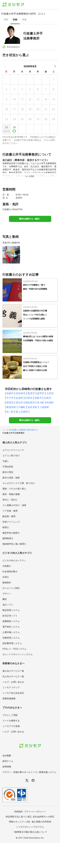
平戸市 (10, 397)
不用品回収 (7, 466)
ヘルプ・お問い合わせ (13, 682)
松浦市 (19, 397)
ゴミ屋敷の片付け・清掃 (14, 505)
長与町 (40, 402)
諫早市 (40, 393)
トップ (5, 430)
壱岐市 (38, 397)
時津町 (50, 402)
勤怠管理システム (11, 610)
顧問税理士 (7, 538)
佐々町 (10, 411)
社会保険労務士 (10, 571)
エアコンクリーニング (13, 450)
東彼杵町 (11, 407)
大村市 (50, 393)
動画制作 (6, 582)
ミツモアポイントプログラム (30, 827)
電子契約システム (11, 626)
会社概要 (6, 755)
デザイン (6, 593)
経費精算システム (11, 621)
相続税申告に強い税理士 (14, 544)
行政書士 (14, 430)
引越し (5, 461)
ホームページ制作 (11, 588)
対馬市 (28, 397)
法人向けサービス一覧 (13, 676)
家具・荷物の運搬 (11, 494)
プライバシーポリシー (35, 811)
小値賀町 (44, 407)
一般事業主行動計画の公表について (30, 832)
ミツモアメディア (11, 687)
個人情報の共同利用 (41, 821)
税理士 (5, 527)
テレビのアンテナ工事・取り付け (18, 483)
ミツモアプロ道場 (11, 726)
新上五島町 (22, 411)
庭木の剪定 (7, 472)
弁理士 (5, 577)
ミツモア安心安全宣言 (13, 693)
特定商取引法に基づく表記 (19, 816)
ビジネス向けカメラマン (14, 560)
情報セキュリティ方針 (19, 821)
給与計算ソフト (10, 615)
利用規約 (18, 811)
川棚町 (22, 407)
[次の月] (55, 66)
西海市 (10, 402)
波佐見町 (32, 407)
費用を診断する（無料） (30, 219)
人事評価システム (11, 632)
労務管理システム (11, 637)
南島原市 (30, 402)
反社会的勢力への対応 (43, 816)
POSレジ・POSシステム (14, 648)
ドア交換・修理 (10, 510)
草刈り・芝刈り (10, 499)
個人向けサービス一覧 (13, 671)
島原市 (31, 393)
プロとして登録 (10, 715)
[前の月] (4, 66)
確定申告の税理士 (11, 532)
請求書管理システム (12, 643)
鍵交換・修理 (8, 516)
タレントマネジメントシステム (17, 654)
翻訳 (4, 599)
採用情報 (6, 766)
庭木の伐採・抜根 (11, 477)
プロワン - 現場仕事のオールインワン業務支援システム (29, 772)
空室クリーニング (11, 521)
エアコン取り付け (11, 455)
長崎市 (10, 393)
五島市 (47, 397)
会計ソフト (7, 604)
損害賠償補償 (8, 698)
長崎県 (23, 430)
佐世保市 (21, 393)
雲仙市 (19, 402)
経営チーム (7, 761)
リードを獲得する (11, 720)
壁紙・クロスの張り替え (14, 488)
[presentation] (5, 19)
